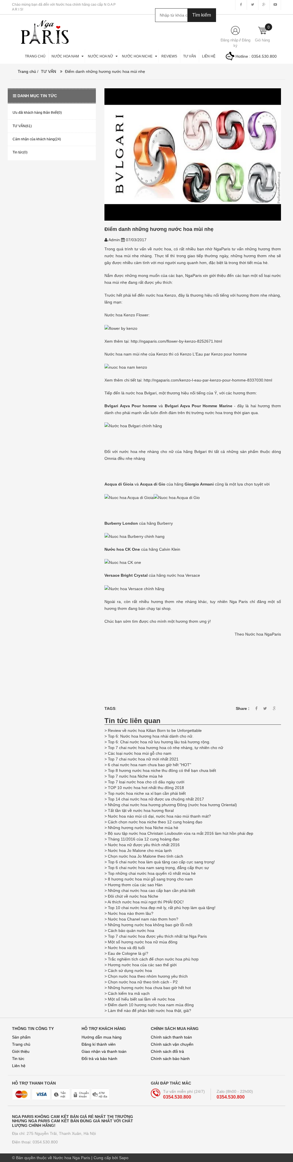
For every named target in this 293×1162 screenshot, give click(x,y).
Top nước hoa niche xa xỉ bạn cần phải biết (147, 793)
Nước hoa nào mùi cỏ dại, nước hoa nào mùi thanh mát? (159, 816)
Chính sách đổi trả (167, 1051)
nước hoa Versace (183, 575)
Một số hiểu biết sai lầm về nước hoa (141, 999)
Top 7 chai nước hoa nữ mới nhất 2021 (143, 759)
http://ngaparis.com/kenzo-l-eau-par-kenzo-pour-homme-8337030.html (208, 380)
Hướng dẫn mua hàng (102, 1037)
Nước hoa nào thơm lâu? (130, 913)
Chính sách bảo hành (170, 1058)
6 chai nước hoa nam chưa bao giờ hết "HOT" (149, 764)
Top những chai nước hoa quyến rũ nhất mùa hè (152, 873)
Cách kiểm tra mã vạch (129, 993)
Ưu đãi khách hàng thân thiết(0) (37, 113)
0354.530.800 (264, 56)
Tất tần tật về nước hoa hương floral (141, 810)
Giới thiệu (20, 1051)
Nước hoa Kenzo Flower (126, 315)
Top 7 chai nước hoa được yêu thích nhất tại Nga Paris (157, 936)
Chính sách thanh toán (171, 1037)
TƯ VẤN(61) (22, 126)
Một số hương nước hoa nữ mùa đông (142, 942)
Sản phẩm (21, 1037)
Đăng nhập (229, 40)
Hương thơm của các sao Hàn (135, 885)
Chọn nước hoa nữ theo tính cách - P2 (143, 982)
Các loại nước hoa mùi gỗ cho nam (140, 753)
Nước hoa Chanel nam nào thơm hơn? (143, 919)
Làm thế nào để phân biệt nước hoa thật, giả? (149, 1010)
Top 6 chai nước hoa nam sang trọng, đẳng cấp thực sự (158, 867)
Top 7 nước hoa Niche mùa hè (135, 776)
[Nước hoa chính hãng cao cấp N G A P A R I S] (42, 29)
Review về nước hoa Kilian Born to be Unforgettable (155, 730)
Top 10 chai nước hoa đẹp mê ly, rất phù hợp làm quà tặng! (161, 907)
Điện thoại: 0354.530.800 (35, 1142)
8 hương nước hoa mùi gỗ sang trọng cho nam (150, 879)
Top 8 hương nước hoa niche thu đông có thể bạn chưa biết (162, 770)
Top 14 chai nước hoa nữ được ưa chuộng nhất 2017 (156, 799)
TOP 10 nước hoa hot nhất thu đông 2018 (146, 787)
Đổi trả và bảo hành (99, 1058)
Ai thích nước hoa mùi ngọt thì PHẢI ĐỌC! (146, 902)
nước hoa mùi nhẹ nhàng (128, 255)
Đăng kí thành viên (99, 1044)
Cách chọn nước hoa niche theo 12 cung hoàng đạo (155, 822)
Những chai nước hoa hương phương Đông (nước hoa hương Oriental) (172, 804)
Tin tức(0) (20, 152)
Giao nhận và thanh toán (104, 1051)
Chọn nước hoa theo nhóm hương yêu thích (148, 976)
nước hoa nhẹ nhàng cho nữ (146, 451)
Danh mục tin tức (37, 95)
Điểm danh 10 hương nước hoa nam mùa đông (151, 1005)
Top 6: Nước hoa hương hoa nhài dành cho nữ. (150, 736)
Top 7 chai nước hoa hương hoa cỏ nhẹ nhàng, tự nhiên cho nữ (165, 747)
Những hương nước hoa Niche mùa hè (143, 827)
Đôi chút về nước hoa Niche (133, 896)
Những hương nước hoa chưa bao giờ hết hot (149, 987)
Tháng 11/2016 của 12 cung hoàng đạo (143, 839)
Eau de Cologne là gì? (128, 953)
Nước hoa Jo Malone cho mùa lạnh (140, 850)
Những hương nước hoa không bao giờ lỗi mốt (150, 925)
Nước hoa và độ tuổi (126, 947)
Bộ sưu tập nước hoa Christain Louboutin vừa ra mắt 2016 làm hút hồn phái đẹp (180, 833)
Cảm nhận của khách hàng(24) (37, 139)
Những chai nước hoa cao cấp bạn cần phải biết (151, 890)
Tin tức (18, 1058)
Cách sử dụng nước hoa (130, 970)
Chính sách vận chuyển (172, 1044)
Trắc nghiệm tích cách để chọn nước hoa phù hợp (153, 959)
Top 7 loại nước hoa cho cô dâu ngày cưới (146, 782)
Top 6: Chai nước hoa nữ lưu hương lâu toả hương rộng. (159, 742)
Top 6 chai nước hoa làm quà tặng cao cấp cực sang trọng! (161, 862)
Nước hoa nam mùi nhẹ (125, 354)
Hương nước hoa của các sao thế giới (142, 965)
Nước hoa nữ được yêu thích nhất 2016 (144, 844)
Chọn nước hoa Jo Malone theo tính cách (145, 856)
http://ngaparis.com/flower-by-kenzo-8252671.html (176, 341)
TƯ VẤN (48, 71)
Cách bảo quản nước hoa (131, 930)
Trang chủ (21, 1044)
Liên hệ (18, 1065)
